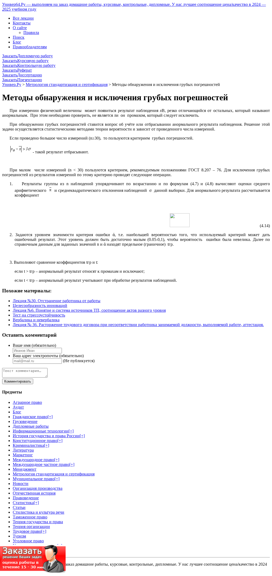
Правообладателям (30, 47)
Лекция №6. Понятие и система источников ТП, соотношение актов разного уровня (89, 310)
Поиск (18, 37)
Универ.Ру (11, 84)
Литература (23, 450)
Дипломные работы (31, 426)
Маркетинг (23, 455)
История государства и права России (46, 436)
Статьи (19, 507)
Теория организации (31, 526)
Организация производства (37, 488)
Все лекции (23, 18)
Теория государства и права (38, 521)
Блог (17, 42)
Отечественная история (34, 493)
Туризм (19, 536)
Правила (31, 32)
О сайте (20, 27)
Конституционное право (35, 440)
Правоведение (26, 498)
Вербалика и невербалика (36, 320)
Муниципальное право (33, 479)
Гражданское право (30, 416)
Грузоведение (25, 421)
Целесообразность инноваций (40, 305)
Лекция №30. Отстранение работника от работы (56, 300)
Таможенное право (30, 517)
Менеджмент (24, 469)
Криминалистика (28, 445)
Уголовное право (28, 541)
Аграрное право (27, 402)
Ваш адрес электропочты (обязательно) (48, 355)
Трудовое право (27, 531)
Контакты (22, 23)
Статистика (23, 502)
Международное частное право (41, 464)
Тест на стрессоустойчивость (39, 315)
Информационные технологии (41, 431)
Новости (20, 483)
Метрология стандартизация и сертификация (67, 84)
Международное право (33, 459)
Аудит (18, 407)
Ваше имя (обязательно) (34, 345)
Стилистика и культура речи (38, 512)
